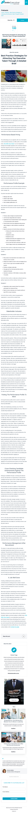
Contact (22, 20)
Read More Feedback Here (14, 776)
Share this (10, 20)
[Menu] (26, 2)
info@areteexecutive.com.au (13, 673)
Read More (13, 728)
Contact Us (14, 811)
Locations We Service (14, 809)
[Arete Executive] (10, 2)
